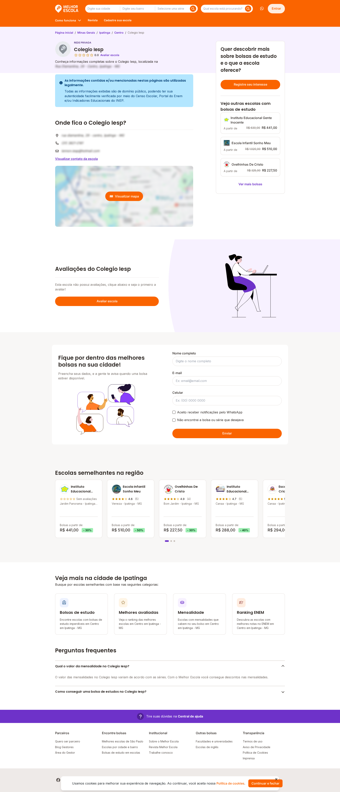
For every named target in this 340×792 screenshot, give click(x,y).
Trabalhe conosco (161, 752)
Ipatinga (104, 32)
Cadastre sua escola (117, 20)
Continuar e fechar (265, 783)
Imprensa (249, 758)
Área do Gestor (65, 752)
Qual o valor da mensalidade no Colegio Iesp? (92, 666)
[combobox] (102, 8)
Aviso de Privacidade (256, 747)
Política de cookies (230, 783)
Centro (119, 32)
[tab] (167, 541)
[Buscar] (193, 9)
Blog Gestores (64, 747)
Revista (93, 20)
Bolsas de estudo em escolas (121, 752)
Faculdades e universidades (214, 741)
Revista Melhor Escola (163, 747)
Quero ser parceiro (67, 741)
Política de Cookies (255, 752)
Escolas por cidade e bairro (120, 747)
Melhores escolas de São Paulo (122, 741)
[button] (170, 716)
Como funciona (65, 20)
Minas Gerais (86, 32)
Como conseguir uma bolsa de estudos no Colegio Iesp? (100, 691)
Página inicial (64, 32)
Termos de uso (252, 741)
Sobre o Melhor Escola (164, 741)
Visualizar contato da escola (76, 159)
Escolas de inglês (207, 747)
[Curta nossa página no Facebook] (58, 780)
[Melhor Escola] (67, 8)
